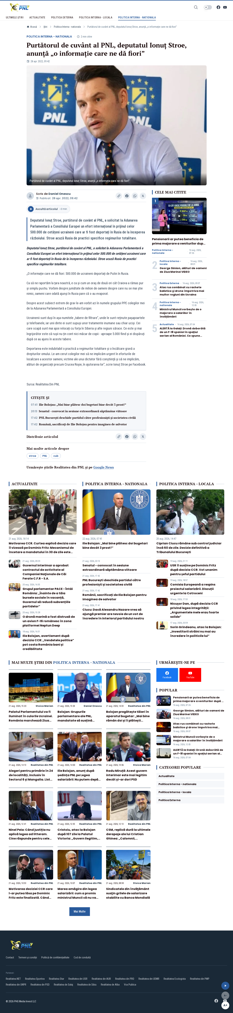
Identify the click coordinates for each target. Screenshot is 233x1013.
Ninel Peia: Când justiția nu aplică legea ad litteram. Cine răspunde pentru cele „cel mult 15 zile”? (29, 836)
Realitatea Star (56, 978)
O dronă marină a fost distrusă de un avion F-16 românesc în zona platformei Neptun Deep (49, 621)
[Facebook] (218, 7)
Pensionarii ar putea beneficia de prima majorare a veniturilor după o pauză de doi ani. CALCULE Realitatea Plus (178, 245)
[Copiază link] (119, 196)
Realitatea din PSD (40, 984)
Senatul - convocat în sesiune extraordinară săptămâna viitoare (83, 411)
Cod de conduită (82, 957)
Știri (45, 26)
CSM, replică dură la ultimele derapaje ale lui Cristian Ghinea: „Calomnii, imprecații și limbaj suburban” (128, 838)
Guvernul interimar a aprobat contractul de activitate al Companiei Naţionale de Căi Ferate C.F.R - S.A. (46, 572)
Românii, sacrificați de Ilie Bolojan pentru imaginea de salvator (83, 424)
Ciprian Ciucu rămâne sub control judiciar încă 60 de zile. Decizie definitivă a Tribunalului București (189, 547)
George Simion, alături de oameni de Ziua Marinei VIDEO (183, 270)
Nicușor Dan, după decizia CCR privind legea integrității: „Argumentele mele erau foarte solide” (194, 610)
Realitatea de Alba (110, 984)
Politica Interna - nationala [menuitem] (137, 17)
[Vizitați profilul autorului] (30, 196)
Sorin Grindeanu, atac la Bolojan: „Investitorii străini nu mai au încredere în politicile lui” (196, 631)
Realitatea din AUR (101, 978)
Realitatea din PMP (199, 978)
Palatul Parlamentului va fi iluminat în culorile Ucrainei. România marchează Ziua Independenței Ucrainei (31, 718)
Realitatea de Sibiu (86, 984)
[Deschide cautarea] (196, 7)
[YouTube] (225, 7)
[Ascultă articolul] (225, 986)
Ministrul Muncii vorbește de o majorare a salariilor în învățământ (181, 313)
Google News (103, 467)
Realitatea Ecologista (175, 978)
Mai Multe (80, 911)
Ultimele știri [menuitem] (14, 17)
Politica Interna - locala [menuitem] (95, 17)
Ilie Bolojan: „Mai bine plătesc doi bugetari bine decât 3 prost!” (82, 405)
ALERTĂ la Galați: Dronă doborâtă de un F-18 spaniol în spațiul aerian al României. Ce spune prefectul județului (183, 334)
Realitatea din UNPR (16, 984)
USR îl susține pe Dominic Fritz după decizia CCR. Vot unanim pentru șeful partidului (193, 569)
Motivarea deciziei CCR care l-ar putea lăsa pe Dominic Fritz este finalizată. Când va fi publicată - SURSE (31, 895)
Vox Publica (130, 984)
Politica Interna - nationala (67, 26)
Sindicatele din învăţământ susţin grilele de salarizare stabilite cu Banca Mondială (128, 893)
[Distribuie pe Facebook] (127, 196)
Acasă (33, 26)
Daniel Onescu (59, 194)
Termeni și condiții (27, 957)
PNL (44, 456)
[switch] (208, 7)
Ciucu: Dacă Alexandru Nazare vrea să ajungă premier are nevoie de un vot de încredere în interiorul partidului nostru (113, 614)
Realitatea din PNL (139, 705)
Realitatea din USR (77, 978)
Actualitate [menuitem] (37, 17)
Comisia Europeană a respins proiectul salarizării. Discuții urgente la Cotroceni (192, 588)
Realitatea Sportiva (35, 978)
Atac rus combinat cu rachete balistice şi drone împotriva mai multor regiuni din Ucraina (182, 290)
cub (55, 456)
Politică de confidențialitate (55, 957)
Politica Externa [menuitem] (62, 17)
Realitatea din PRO (124, 978)
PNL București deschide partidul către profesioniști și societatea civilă (87, 418)
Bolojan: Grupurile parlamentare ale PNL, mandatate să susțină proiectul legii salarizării (76, 718)
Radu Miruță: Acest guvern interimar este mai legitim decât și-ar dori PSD (126, 775)
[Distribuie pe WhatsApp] (135, 196)
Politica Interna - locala (170, 263)
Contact (10, 957)
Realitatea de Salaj (63, 984)
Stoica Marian (44, 705)
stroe (32, 456)
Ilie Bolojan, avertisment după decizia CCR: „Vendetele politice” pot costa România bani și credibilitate (48, 642)
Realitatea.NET (13, 978)
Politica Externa (169, 283)
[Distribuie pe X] (143, 196)
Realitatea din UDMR (149, 978)
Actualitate (167, 324)
